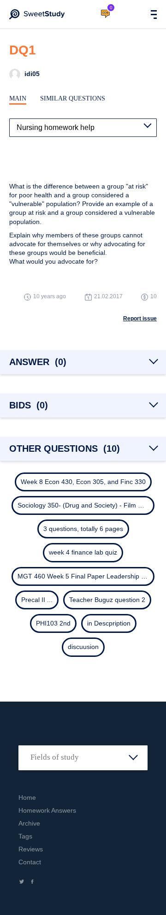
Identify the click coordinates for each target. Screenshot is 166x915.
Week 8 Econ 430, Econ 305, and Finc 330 (83, 481)
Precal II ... (37, 599)
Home (27, 797)
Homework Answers (47, 810)
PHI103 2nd (53, 623)
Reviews (30, 849)
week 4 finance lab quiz (83, 552)
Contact (29, 862)
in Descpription (108, 623)
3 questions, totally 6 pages (83, 528)
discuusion (83, 646)
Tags (25, 836)
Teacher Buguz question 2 (107, 599)
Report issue (140, 318)
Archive (29, 823)
